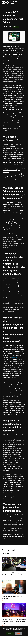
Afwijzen (18, 633)
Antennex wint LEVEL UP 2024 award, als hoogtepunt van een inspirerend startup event (14, 621)
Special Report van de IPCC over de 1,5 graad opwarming (14, 170)
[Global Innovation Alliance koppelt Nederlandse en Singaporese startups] (14, 564)
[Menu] (25, 2)
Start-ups (15, 26)
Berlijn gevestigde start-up (15, 73)
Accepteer (10, 633)
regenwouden (7, 359)
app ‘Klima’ (19, 54)
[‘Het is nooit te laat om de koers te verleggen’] (14, 587)
